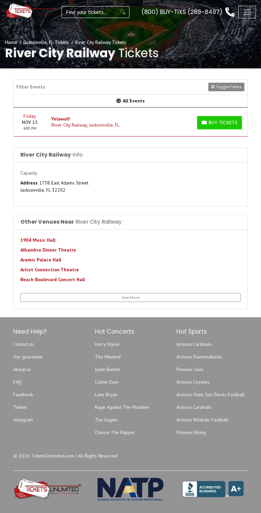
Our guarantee (28, 357)
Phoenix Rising (191, 432)
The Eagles (106, 420)
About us (22, 369)
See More (130, 297)
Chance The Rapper (115, 432)
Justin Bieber (107, 369)
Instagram (23, 420)
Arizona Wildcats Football (202, 420)
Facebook (23, 394)
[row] (130, 122)
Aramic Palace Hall (40, 260)
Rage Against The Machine (122, 407)
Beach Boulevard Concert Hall (52, 279)
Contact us (23, 344)
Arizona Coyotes (193, 382)
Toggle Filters (228, 87)
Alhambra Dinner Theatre (48, 250)
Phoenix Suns (190, 369)
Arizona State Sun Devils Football (210, 394)
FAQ (17, 382)
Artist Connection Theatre (49, 270)
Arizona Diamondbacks (199, 357)
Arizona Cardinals (194, 344)
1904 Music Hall (37, 240)
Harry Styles (107, 344)
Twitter (20, 407)
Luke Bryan (106, 394)
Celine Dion (106, 382)
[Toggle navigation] (247, 12)
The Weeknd (108, 357)
